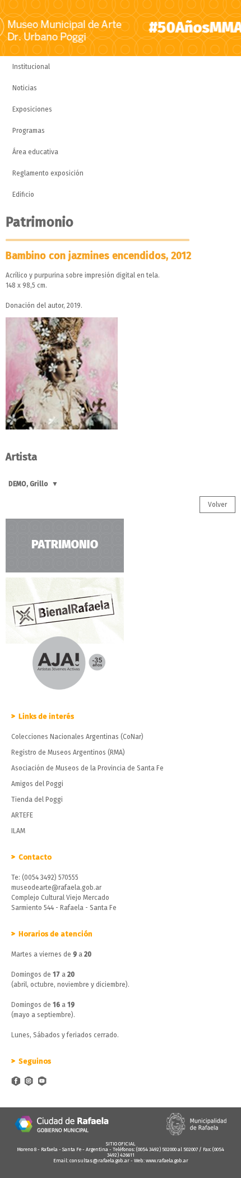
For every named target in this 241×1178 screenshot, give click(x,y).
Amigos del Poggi (37, 784)
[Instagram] (29, 1082)
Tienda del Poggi (37, 799)
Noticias (24, 88)
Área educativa (35, 152)
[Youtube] (42, 1082)
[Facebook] (15, 1082)
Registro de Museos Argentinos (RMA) (68, 752)
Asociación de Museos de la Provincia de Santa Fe (87, 768)
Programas (28, 131)
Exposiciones (32, 109)
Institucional (31, 67)
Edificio (23, 194)
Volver (217, 505)
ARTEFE (22, 815)
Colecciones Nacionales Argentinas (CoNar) (77, 737)
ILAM (18, 831)
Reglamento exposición (48, 173)
